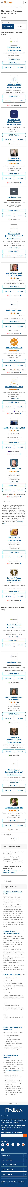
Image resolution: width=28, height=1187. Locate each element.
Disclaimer (15, 1183)
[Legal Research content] (25, 1169)
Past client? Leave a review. (14, 50)
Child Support (18, 861)
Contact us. (16, 1122)
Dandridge (14, 870)
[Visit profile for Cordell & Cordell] (14, 41)
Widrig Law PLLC (14, 662)
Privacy (9, 1183)
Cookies (23, 1183)
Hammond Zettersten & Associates (14, 698)
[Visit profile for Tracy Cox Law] (14, 531)
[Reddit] (23, 1144)
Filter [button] (4, 17)
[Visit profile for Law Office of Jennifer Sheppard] (14, 731)
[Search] (25, 2)
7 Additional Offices (14, 247)
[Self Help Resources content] (25, 1165)
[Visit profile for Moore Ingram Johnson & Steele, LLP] (14, 228)
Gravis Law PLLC (14, 197)
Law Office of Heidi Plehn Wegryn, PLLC (14, 274)
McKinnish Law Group (14, 386)
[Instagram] (18, 1144)
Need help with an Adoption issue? (12, 893)
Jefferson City (6, 870)
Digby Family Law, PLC (14, 807)
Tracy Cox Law (14, 537)
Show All (3, 881)
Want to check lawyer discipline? (10, 1056)
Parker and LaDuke (14, 310)
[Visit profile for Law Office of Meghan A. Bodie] (14, 152)
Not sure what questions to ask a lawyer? (12, 1028)
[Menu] (2, 2)
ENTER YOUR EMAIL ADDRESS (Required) (11, 1132)
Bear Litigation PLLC (14, 347)
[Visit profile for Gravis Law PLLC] (14, 191)
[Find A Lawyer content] (25, 1160)
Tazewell (12, 872)
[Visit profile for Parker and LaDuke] (14, 304)
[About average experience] (20, 105)
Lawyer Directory (5, 6)
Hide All (9, 881)
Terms (3, 1183)
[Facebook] (2, 1144)
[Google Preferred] (2, 1149)
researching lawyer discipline (13, 1070)
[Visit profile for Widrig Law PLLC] (14, 656)
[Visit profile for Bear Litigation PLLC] (14, 342)
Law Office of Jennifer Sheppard (14, 738)
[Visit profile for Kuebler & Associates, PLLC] (14, 422)
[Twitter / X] (12, 1144)
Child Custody (7, 861)
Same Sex (15, 858)
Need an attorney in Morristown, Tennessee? (11, 932)
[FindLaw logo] (9, 2)
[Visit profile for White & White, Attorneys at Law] (14, 114)
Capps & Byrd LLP (14, 84)
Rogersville (6, 872)
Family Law (7, 858)
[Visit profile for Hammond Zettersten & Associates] (14, 691)
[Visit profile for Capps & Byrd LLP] (14, 79)
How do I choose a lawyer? (12, 974)
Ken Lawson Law (14, 468)
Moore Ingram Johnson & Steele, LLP (14, 235)
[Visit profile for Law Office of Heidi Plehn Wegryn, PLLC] (14, 267)
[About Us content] (25, 1155)
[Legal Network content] (25, 1174)
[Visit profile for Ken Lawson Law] (14, 462)
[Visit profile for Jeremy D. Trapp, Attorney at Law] (14, 572)
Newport (21, 870)
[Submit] (25, 1135)
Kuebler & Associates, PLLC (14, 428)
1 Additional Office (14, 398)
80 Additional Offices (14, 59)
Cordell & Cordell (14, 47)
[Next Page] (16, 838)
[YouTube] (7, 1144)
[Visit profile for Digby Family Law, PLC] (14, 802)
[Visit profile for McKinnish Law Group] (14, 381)
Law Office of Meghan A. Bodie (14, 159)
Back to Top (15, 1103)
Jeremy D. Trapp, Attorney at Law (14, 579)
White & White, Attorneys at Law (14, 120)
